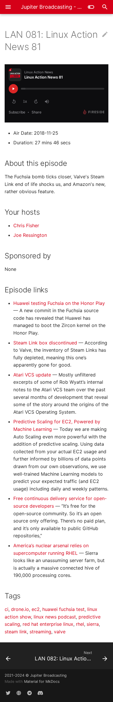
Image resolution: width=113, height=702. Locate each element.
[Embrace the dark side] (91, 7)
